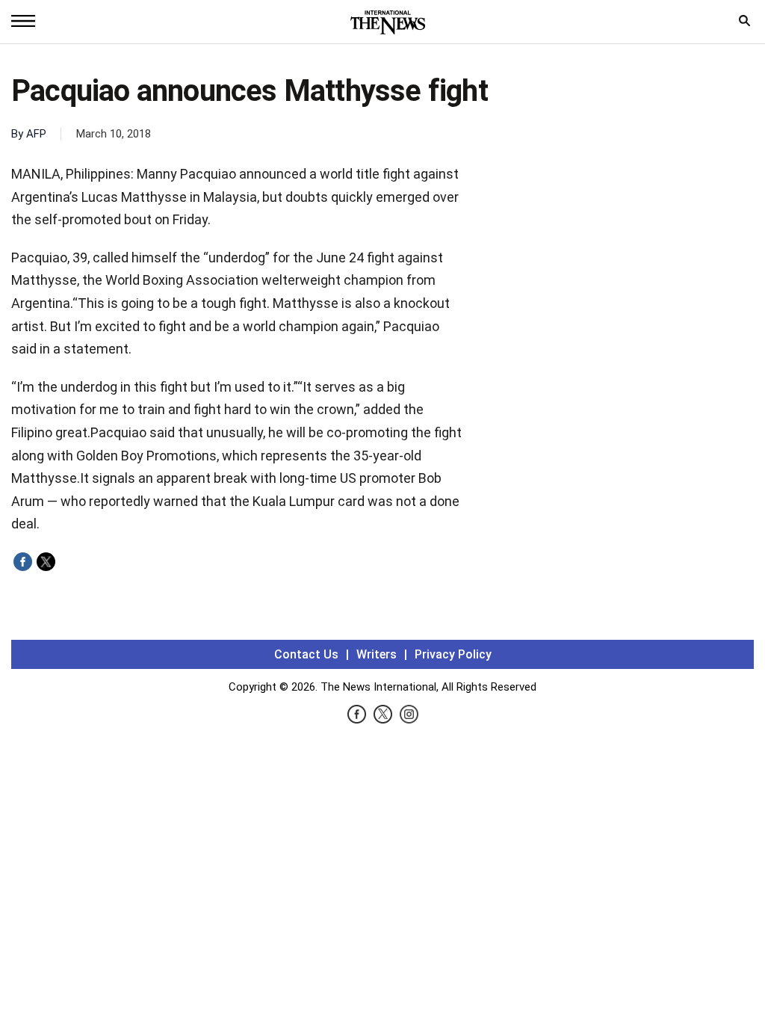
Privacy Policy (453, 654)
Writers (376, 654)
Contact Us (306, 654)
